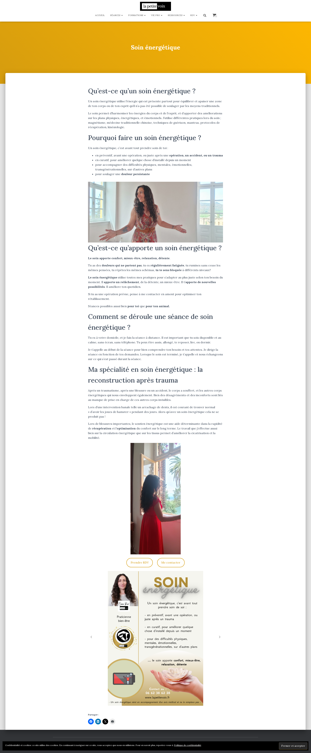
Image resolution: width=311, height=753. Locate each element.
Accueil (100, 15)
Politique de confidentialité (187, 745)
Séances (115, 15)
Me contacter (170, 562)
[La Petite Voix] (155, 6)
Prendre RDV (140, 562)
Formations (136, 15)
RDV (192, 15)
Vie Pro (156, 15)
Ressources (175, 15)
